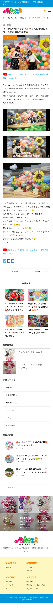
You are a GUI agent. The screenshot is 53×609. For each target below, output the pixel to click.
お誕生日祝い (11, 395)
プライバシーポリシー (34, 589)
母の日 (8, 418)
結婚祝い (9, 388)
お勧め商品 (10, 425)
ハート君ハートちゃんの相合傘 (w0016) (30, 366)
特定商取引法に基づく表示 (35, 585)
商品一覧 (9, 567)
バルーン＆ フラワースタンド (17, 410)
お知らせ (29, 571)
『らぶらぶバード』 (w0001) (30, 352)
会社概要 (29, 581)
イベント (29, 567)
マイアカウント (11, 585)
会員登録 (9, 581)
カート (8, 589)
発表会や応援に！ (13, 403)
